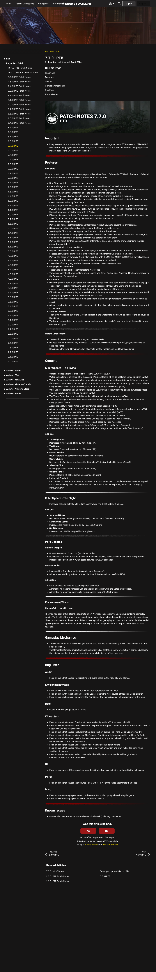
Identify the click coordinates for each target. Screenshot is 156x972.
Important (50, 73)
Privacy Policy (91, 844)
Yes (88, 831)
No (106, 831)
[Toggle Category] (5, 59)
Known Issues (51, 94)
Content (49, 81)
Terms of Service (110, 844)
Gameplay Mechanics (55, 86)
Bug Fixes (49, 90)
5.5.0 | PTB (105, 876)
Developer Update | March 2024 (114, 871)
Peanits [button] (52, 62)
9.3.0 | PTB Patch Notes (57, 881)
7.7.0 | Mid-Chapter (55, 871)
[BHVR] (77, 3)
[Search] (119, 3)
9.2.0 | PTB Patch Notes (57, 876)
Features (49, 77)
